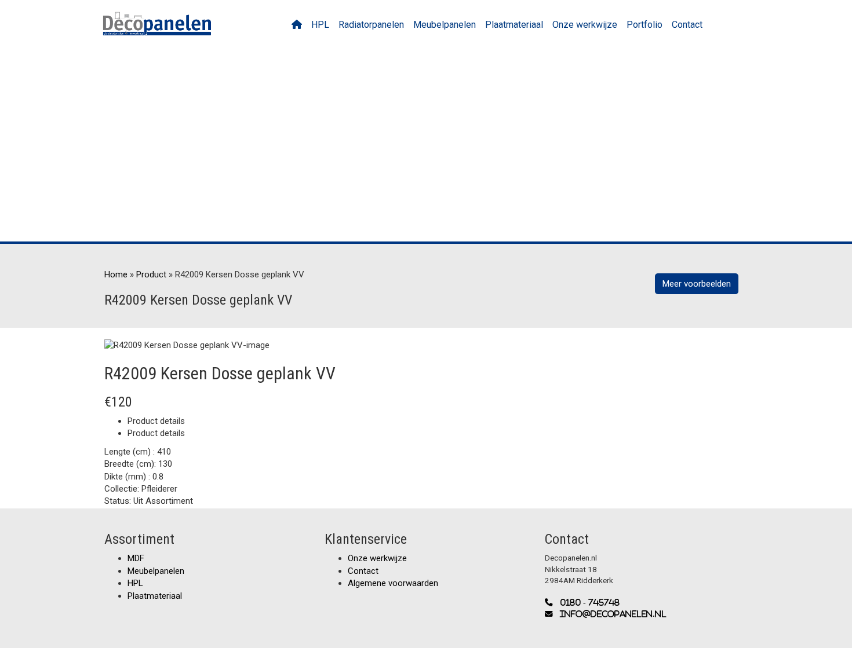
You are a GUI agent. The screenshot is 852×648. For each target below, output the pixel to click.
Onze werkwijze (584, 24)
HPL (320, 24)
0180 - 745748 (586, 602)
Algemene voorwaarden (393, 583)
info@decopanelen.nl (610, 614)
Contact (687, 24)
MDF (136, 558)
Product (151, 274)
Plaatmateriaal (514, 24)
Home (116, 274)
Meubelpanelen (444, 24)
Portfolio (644, 24)
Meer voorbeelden (696, 284)
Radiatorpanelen (371, 24)
